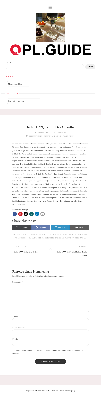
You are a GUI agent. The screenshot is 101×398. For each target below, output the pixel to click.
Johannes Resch (22, 238)
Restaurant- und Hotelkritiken (59, 136)
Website (15, 339)
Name (15, 316)
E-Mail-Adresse (18, 328)
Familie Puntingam (78, 235)
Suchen (8, 62)
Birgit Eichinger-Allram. (55, 235)
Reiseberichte (35, 136)
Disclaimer (40, 391)
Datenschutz (51, 391)
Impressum (30, 391)
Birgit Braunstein (33, 235)
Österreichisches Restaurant (59, 238)
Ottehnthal (80, 238)
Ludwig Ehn (37, 238)
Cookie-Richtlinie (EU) (66, 391)
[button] (15, 214)
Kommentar (17, 282)
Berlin (20, 235)
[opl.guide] (50, 27)
